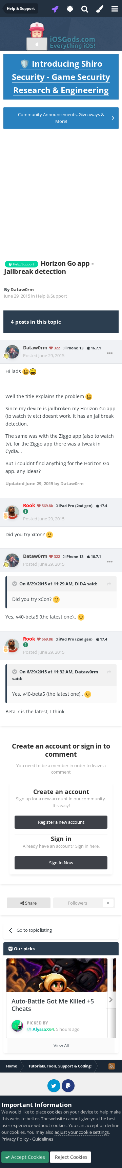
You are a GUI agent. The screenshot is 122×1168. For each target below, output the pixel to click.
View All (61, 1045)
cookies (54, 1112)
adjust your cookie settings (82, 1132)
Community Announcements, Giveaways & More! (61, 117)
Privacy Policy (15, 1139)
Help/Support (23, 264)
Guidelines (42, 1139)
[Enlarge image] (25, 371)
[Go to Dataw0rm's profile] (12, 352)
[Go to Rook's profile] (12, 512)
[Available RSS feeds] (111, 1066)
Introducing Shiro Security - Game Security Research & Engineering (61, 76)
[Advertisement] (61, 194)
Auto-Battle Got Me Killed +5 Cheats (53, 1005)
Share (30, 903)
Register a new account (61, 822)
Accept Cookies (27, 1157)
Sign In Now (61, 863)
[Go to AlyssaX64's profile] (17, 1026)
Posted (43, 355)
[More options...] (110, 353)
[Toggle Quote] (15, 583)
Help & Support (51, 296)
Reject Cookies (70, 1157)
